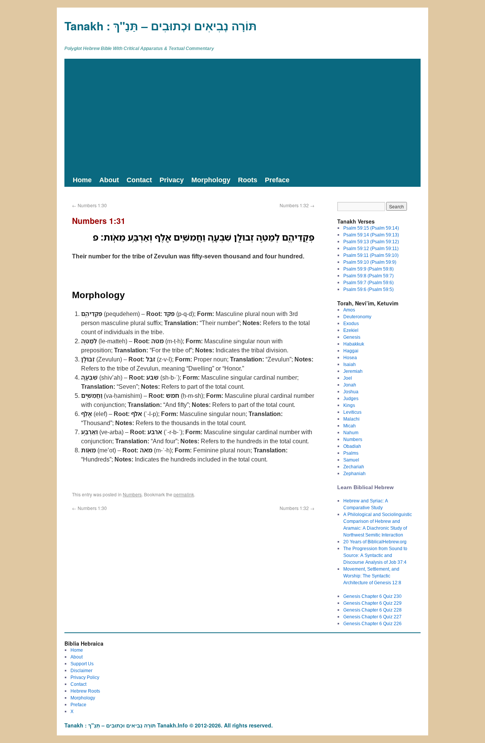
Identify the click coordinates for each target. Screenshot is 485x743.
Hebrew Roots (85, 691)
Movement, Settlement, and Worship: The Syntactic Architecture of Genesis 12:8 (372, 576)
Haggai (350, 350)
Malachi (351, 419)
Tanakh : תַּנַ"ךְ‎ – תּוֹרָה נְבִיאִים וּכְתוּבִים (160, 25)
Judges (350, 398)
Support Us (82, 663)
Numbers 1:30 (89, 205)
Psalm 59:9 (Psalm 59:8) (368, 269)
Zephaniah (354, 473)
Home (82, 179)
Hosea (350, 357)
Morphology (210, 179)
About (109, 179)
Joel (347, 378)
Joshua (350, 391)
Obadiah (352, 446)
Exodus (351, 323)
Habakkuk (353, 344)
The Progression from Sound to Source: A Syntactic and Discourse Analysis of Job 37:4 (375, 555)
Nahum (350, 432)
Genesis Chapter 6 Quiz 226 (372, 623)
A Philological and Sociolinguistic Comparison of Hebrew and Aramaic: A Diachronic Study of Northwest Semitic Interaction (377, 524)
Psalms (350, 453)
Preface (277, 179)
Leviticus (352, 412)
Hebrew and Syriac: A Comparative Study (365, 504)
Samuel (351, 460)
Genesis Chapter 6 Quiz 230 (372, 596)
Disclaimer (81, 670)
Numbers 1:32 (297, 205)
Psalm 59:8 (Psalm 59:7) (368, 275)
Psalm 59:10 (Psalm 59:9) (369, 262)
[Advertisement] (242, 116)
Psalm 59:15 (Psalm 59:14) (371, 228)
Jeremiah (353, 371)
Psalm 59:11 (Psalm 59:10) (371, 255)
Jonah (349, 385)
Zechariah (353, 466)
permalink (184, 494)
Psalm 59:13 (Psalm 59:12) (371, 241)
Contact (139, 179)
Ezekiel (350, 330)
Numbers (132, 494)
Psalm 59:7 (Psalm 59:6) (368, 282)
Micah (349, 425)
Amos (349, 310)
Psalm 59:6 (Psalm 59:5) (368, 289)
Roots (247, 179)
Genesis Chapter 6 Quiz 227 (372, 616)
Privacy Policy (84, 677)
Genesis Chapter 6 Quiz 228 (372, 610)
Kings (349, 405)
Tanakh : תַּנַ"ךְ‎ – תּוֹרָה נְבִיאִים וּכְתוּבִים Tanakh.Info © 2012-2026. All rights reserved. (168, 725)
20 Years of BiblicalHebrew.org (375, 541)
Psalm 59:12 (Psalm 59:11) (371, 248)
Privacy (172, 179)
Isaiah (349, 364)
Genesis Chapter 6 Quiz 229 (372, 603)
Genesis (351, 337)
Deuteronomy (357, 316)
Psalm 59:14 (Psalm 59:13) (371, 235)
